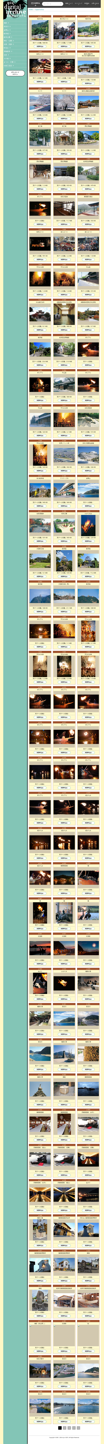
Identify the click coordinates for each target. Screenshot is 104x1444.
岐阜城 (6, 33)
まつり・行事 (9, 62)
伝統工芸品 (8, 65)
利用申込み (37, 4)
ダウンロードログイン (15, 73)
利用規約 (86, 3)
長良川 (6, 26)
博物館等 (7, 51)
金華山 (6, 30)
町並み (6, 48)
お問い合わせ (95, 3)
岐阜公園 (7, 37)
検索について (69, 3)
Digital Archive (39, 9)
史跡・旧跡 (8, 44)
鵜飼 (5, 23)
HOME (31, 9)
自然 (5, 55)
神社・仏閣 (8, 41)
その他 (6, 58)
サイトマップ (78, 3)
